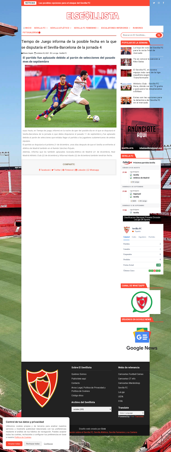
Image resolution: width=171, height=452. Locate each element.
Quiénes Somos (78, 374)
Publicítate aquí (78, 378)
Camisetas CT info (126, 378)
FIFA (120, 401)
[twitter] (154, 3)
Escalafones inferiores (114, 28)
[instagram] (159, 3)
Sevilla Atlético (59, 28)
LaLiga (121, 392)
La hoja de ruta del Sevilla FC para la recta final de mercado (148, 50)
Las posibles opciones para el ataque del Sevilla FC (64, 3)
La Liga (55, 53)
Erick (103, 429)
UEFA (120, 396)
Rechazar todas (33, 444)
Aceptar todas (14, 444)
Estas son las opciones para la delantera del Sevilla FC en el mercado (147, 100)
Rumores (138, 28)
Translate (139, 416)
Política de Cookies (23, 437)
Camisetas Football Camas (130, 374)
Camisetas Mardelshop (129, 383)
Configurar (48, 444)
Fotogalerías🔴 (32, 32)
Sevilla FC (40, 28)
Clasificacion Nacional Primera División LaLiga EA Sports (142, 218)
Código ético (77, 395)
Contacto (75, 383)
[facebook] (163, 3)
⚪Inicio (27, 28)
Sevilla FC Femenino (85, 28)
